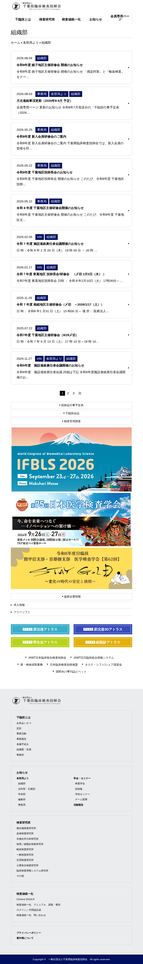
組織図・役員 (24, 749)
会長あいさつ (24, 723)
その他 (20, 875)
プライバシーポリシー (29, 932)
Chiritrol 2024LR (26, 899)
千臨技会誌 (72, 413)
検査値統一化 (25, 893)
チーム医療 (81, 799)
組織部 (21, 783)
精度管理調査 (72, 421)
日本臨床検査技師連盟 (64, 664)
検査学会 (80, 783)
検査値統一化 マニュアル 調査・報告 (39, 904)
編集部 (21, 799)
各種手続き (23, 744)
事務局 (21, 804)
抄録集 (78, 788)
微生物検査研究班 (26, 828)
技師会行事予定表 (72, 405)
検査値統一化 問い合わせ (31, 915)
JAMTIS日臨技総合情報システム (93, 657)
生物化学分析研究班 (28, 838)
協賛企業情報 (72, 596)
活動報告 (78, 804)
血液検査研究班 (25, 833)
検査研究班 (24, 822)
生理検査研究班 (25, 860)
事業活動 (21, 733)
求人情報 (19, 604)
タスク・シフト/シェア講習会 (103, 664)
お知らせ (22, 772)
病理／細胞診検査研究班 (30, 844)
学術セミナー (82, 794)
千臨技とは (24, 717)
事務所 (20, 754)
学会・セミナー (82, 778)
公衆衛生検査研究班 (28, 865)
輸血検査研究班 (25, 849)
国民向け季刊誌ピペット (71, 671)
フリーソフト (22, 612)
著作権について (25, 938)
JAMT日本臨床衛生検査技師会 (47, 657)
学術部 (21, 794)
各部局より (23, 778)
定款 (19, 728)
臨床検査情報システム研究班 (32, 870)
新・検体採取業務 (31, 664)
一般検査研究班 (25, 854)
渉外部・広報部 (26, 788)
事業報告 (21, 739)
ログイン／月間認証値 (29, 909)
